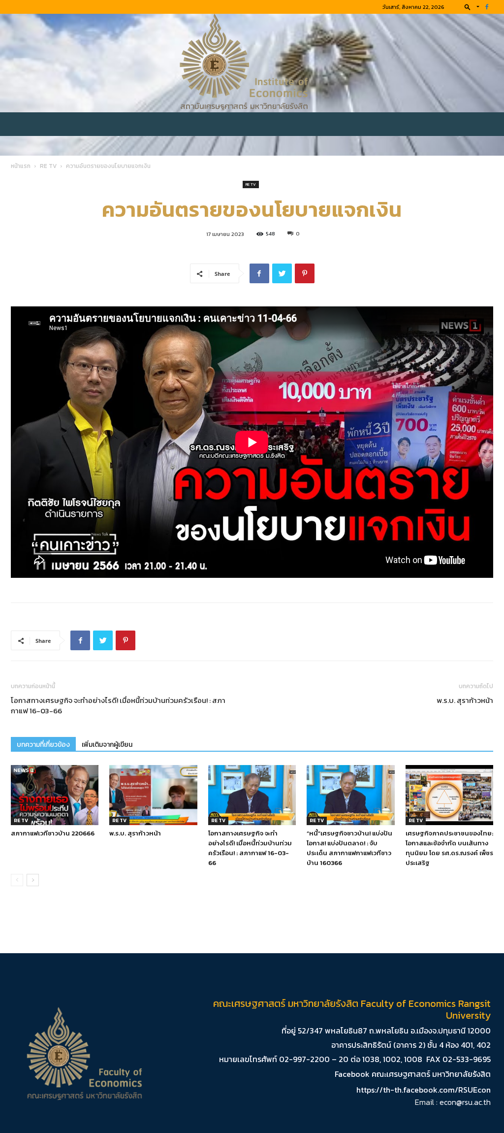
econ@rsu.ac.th (465, 1102)
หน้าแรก (21, 166)
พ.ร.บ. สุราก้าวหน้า (465, 700)
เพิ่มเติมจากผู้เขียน (107, 744)
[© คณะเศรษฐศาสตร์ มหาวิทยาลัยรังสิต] (252, 63)
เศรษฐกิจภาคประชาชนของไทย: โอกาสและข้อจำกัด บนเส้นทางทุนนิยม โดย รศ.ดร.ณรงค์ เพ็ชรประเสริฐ (449, 848)
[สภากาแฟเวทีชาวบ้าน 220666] (54, 795)
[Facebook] (486, 7)
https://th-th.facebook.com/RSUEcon (423, 1090)
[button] (469, 6)
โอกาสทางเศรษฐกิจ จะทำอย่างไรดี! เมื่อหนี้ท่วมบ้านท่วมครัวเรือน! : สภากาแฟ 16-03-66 (118, 705)
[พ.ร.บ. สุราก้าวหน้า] (153, 795)
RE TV (48, 166)
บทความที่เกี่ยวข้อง (43, 744)
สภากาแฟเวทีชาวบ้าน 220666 (52, 833)
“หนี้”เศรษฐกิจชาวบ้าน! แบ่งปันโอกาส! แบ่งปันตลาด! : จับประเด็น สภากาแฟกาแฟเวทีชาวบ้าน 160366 (349, 848)
